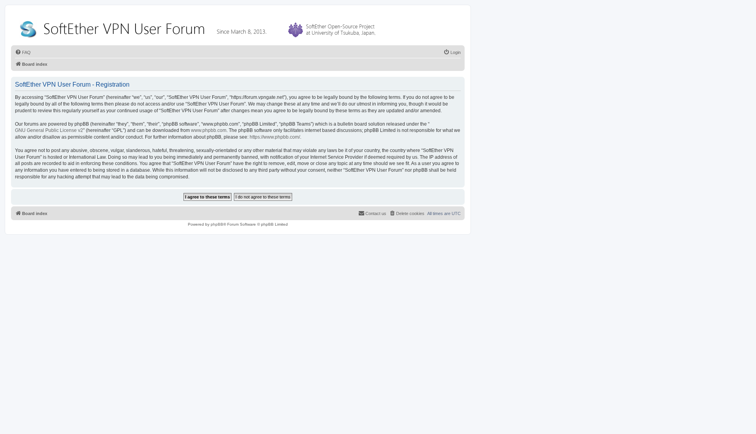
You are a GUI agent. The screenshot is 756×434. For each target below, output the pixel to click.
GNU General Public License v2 (49, 130)
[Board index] (199, 27)
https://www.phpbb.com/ (275, 137)
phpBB (217, 224)
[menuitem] (23, 52)
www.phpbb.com (208, 130)
